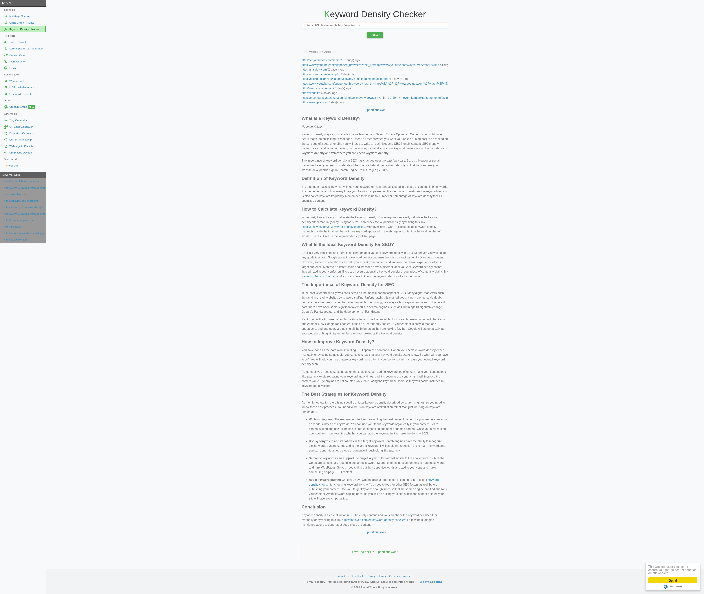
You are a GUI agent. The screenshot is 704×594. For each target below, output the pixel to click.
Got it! (673, 580)
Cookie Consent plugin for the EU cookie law (673, 587)
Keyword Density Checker (318, 276)
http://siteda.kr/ (12, 226)
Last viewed (11, 174)
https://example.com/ (16, 239)
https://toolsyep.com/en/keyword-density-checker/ (333, 226)
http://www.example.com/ (18, 220)
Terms (382, 576)
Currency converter (400, 576)
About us (343, 576)
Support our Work (375, 110)
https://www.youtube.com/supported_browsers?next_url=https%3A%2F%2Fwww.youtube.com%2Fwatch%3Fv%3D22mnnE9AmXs (24, 213)
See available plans (430, 581)
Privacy (371, 576)
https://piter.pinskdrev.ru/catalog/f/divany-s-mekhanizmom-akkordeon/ (24, 207)
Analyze (375, 34)
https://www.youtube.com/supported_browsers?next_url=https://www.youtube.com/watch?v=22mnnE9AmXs (24, 187)
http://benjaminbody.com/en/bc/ (22, 181)
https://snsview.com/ (15, 194)
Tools (6, 3)
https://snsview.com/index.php (21, 200)
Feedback (358, 576)
